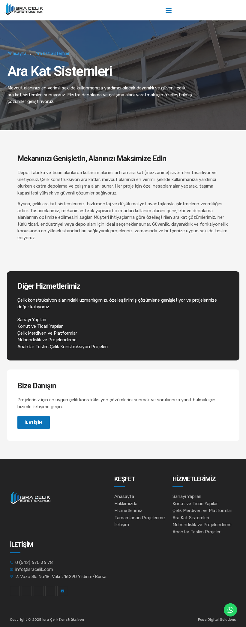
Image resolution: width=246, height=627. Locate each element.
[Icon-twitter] (27, 591)
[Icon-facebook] (15, 591)
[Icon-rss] (50, 591)
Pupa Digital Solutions (217, 619)
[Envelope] (62, 591)
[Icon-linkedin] (39, 591)
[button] (168, 10)
